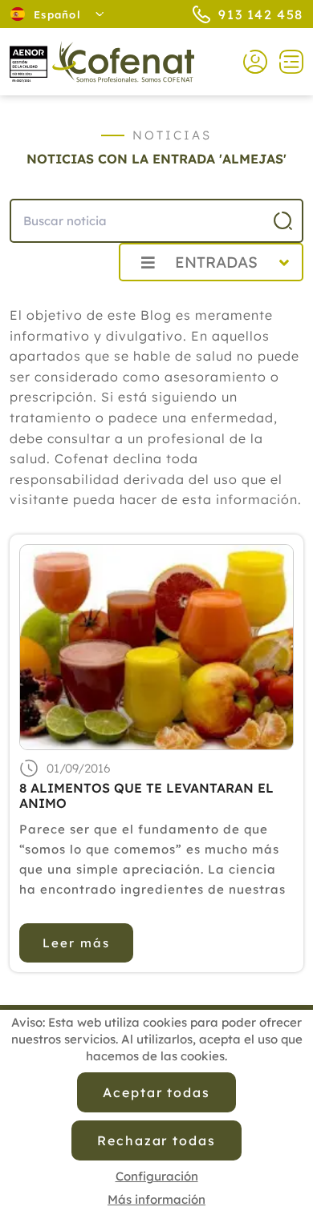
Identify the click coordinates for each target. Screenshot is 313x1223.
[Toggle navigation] (285, 61)
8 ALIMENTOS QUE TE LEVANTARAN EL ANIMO (146, 796)
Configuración (157, 1176)
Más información (156, 1199)
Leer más (76, 943)
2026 (67, 298)
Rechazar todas (156, 1140)
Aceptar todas (156, 1092)
